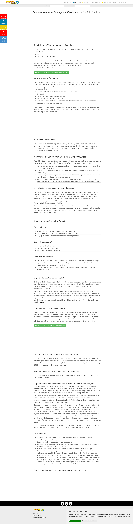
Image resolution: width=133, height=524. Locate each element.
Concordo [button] (71, 520)
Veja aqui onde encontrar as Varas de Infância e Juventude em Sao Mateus (51, 72)
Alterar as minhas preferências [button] (89, 520)
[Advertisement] (66, 28)
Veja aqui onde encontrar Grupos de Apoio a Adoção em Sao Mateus (50, 325)
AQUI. (42, 302)
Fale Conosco (37, 515)
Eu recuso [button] (78, 520)
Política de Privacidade (39, 517)
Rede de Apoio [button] (122, 2)
